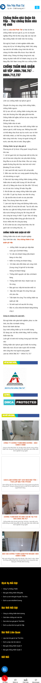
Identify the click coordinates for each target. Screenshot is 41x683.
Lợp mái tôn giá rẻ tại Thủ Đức (13, 638)
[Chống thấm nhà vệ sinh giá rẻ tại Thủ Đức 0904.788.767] (20, 504)
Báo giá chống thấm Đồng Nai (13, 593)
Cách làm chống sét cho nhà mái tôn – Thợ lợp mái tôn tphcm (21, 481)
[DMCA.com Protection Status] (20, 402)
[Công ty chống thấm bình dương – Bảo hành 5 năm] (20, 430)
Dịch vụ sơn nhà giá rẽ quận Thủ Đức (15, 596)
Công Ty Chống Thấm (10, 589)
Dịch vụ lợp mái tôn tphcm (12, 642)
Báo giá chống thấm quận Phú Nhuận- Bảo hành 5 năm (20, 555)
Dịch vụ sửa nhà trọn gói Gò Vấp (13, 625)
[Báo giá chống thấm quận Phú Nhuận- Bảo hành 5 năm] (20, 541)
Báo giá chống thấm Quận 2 (12, 650)
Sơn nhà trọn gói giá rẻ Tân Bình (13, 621)
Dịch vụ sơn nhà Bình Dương (12, 600)
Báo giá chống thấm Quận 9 (12, 646)
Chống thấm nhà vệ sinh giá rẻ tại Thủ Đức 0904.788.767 (20, 518)
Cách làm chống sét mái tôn (12, 617)
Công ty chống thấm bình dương (14, 613)
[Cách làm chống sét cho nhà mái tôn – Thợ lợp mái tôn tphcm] (20, 467)
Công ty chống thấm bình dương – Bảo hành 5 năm (20, 444)
